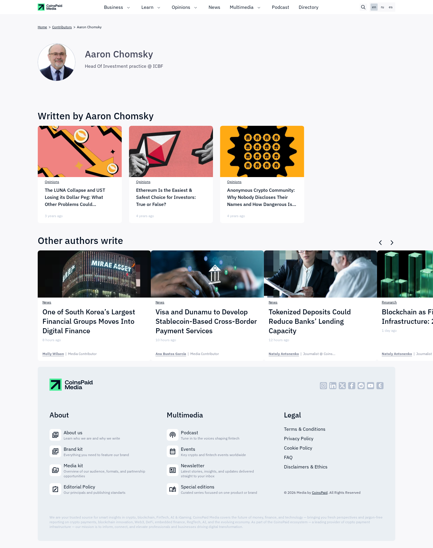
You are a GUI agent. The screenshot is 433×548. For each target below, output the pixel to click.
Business (113, 7)
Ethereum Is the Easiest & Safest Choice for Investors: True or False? (166, 197)
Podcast (280, 7)
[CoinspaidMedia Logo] (50, 7)
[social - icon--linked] (332, 385)
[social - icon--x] (342, 385)
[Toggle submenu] (128, 7)
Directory (308, 7)
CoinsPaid (320, 492)
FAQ (288, 457)
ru (382, 7)
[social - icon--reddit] (361, 385)
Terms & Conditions (304, 429)
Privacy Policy (298, 438)
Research (389, 302)
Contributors (62, 27)
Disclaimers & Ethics (306, 467)
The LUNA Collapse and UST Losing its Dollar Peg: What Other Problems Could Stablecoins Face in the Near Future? (75, 197)
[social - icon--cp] (380, 385)
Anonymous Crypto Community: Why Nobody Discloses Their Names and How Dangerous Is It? (261, 197)
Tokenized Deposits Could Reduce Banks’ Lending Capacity (310, 321)
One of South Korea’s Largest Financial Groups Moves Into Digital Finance (88, 321)
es (391, 7)
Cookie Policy (298, 448)
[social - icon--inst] (323, 385)
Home (42, 27)
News (214, 7)
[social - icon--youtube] (370, 385)
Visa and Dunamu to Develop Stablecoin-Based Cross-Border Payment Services (206, 321)
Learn (147, 7)
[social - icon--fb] (351, 385)
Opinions (181, 7)
